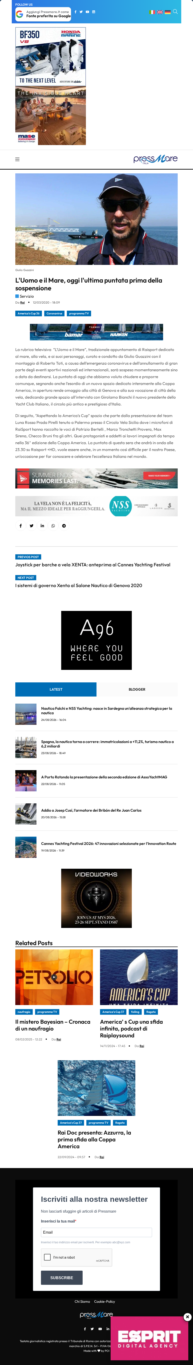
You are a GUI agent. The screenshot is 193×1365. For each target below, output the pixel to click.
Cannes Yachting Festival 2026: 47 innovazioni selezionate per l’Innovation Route (108, 843)
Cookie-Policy (104, 1301)
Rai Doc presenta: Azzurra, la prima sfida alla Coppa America (94, 1139)
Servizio (27, 296)
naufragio (24, 1012)
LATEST (56, 689)
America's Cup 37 (113, 1012)
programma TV (79, 313)
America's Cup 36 (29, 313)
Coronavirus (54, 313)
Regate (151, 1012)
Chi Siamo (82, 1301)
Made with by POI (96, 1350)
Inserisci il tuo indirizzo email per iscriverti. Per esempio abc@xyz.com (85, 1242)
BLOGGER (137, 689)
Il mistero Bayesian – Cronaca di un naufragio (52, 1025)
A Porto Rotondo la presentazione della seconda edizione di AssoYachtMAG (104, 777)
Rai (22, 302)
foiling (135, 1012)
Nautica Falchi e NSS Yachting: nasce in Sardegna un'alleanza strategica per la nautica (106, 710)
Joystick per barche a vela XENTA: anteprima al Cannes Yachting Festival (92, 565)
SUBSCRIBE (61, 1278)
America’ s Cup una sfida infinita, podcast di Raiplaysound (131, 1028)
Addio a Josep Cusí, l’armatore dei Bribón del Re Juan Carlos (91, 810)
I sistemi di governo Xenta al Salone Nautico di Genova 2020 (78, 585)
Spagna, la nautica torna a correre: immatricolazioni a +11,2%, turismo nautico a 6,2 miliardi (107, 743)
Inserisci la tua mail (58, 1221)
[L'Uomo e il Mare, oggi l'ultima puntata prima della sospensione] (42, 525)
